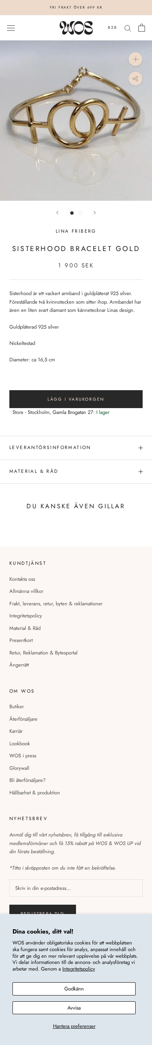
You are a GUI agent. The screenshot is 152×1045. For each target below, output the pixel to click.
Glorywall (19, 768)
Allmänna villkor (26, 591)
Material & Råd (25, 628)
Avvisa (74, 1007)
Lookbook (19, 743)
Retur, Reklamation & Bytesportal (43, 652)
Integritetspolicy (78, 969)
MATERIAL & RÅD (33, 471)
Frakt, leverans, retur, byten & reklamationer (56, 603)
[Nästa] (95, 212)
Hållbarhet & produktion (34, 792)
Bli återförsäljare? (27, 780)
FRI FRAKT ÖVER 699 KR (76, 7)
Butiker (16, 706)
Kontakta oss (22, 579)
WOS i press (22, 755)
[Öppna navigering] (11, 28)
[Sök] (127, 28)
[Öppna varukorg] (141, 28)
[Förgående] (57, 212)
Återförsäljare (23, 719)
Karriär (16, 731)
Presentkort (21, 640)
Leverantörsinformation (50, 447)
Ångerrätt (19, 664)
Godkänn (74, 988)
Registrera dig (43, 914)
